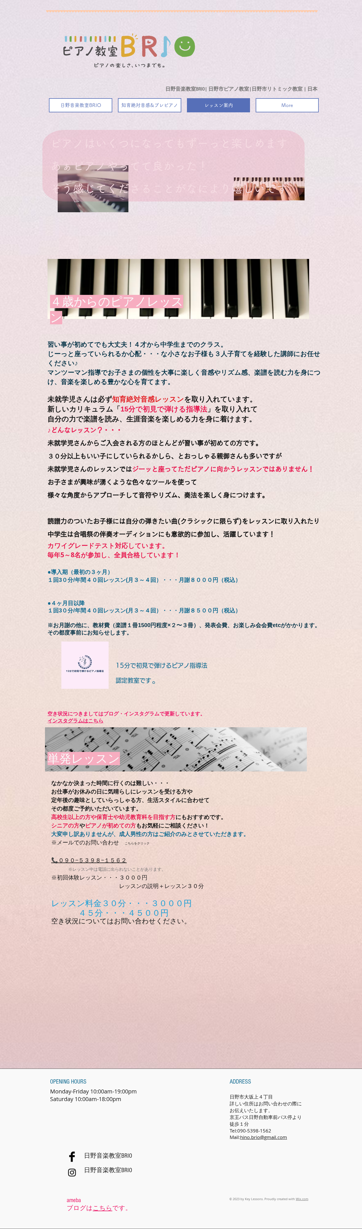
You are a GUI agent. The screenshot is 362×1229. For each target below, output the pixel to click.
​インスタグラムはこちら (76, 721)
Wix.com (302, 1199)
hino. (245, 1137)
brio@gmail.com (269, 1137)
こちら (102, 1208)
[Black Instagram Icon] (72, 1172)
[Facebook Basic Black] (72, 1156)
